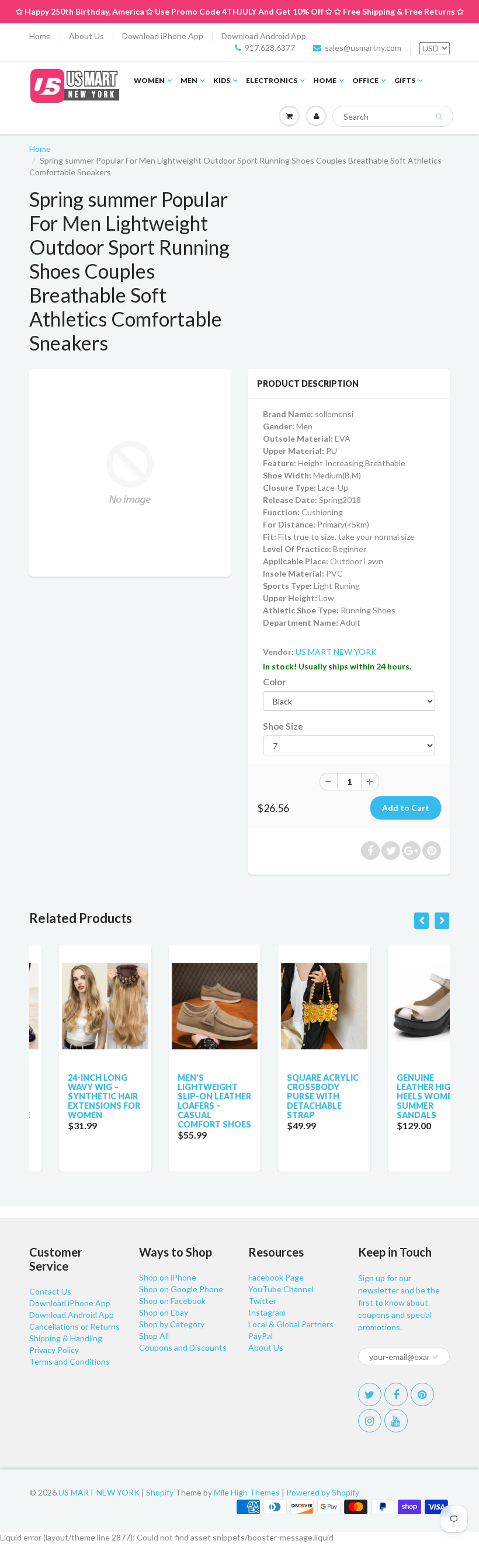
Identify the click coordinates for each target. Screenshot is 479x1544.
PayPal (260, 1336)
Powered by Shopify (322, 1492)
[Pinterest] (422, 1394)
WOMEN (149, 80)
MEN (189, 80)
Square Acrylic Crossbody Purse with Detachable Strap (293, 1096)
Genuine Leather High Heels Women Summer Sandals (398, 1096)
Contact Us (50, 1291)
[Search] (439, 116)
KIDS (221, 80)
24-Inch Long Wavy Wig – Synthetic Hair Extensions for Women (75, 1096)
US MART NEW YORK (336, 652)
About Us (86, 36)
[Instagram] (369, 1420)
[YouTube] (396, 1420)
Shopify (159, 1492)
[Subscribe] (435, 1357)
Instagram (267, 1312)
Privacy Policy (54, 1350)
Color (274, 681)
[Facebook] (396, 1394)
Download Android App (263, 36)
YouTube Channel (281, 1289)
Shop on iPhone (167, 1277)
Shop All (154, 1336)
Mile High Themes (247, 1492)
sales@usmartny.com (363, 48)
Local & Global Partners (291, 1324)
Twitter (262, 1301)
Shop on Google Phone (181, 1289)
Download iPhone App (162, 36)
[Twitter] (369, 1394)
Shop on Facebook (172, 1301)
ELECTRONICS (271, 80)
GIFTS (404, 80)
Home (40, 36)
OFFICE (365, 80)
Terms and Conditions (69, 1361)
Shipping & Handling (65, 1338)
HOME (324, 80)
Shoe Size (283, 726)
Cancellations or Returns (74, 1326)
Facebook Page (276, 1277)
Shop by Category (171, 1324)
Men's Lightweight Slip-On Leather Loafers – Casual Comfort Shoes (185, 1101)
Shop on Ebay (163, 1312)
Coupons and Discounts (183, 1347)
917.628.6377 (270, 48)
